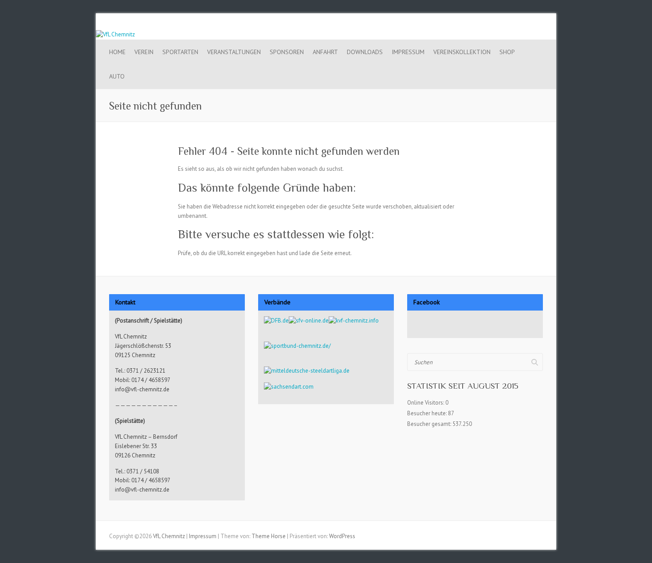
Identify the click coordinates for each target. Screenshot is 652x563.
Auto (117, 76)
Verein (143, 52)
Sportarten (180, 52)
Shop (507, 52)
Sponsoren (287, 52)
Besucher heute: (427, 413)
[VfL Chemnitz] (115, 34)
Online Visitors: (426, 402)
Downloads (365, 52)
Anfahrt (325, 52)
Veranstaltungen (234, 52)
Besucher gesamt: (429, 424)
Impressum (408, 52)
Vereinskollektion (462, 52)
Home (117, 52)
